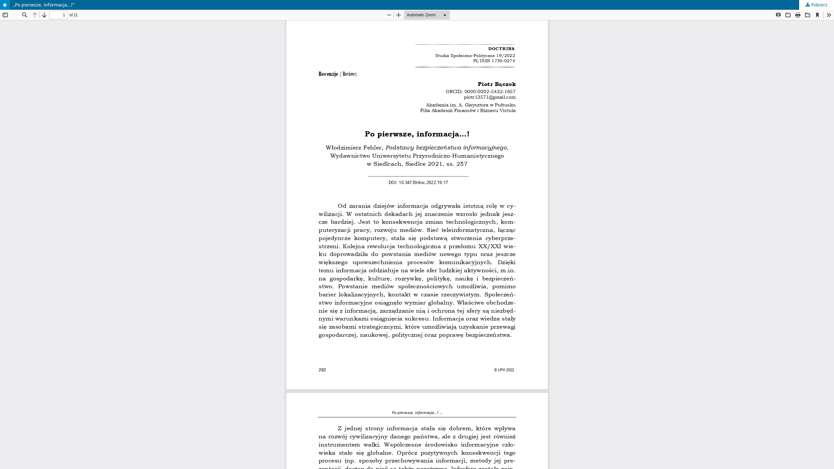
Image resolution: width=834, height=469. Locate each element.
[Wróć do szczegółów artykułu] (5, 5)
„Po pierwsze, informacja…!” (44, 5)
